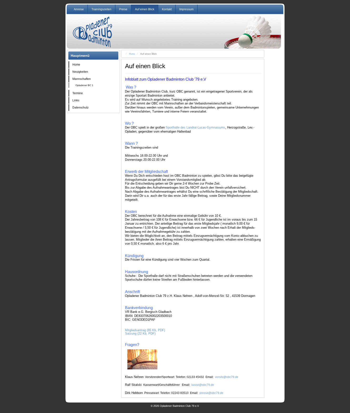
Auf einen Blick (144, 9)
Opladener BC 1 (84, 85)
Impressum (186, 9)
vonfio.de (178, 400)
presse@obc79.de (211, 393)
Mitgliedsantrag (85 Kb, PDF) (145, 330)
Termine (77, 93)
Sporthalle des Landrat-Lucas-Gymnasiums (195, 127)
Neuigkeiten (80, 71)
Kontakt (167, 9)
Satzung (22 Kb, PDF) (140, 333)
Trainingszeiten (101, 9)
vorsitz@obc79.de (226, 377)
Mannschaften (81, 79)
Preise (123, 9)
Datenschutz (80, 107)
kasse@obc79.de (202, 385)
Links (75, 100)
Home (76, 64)
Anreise (79, 9)
